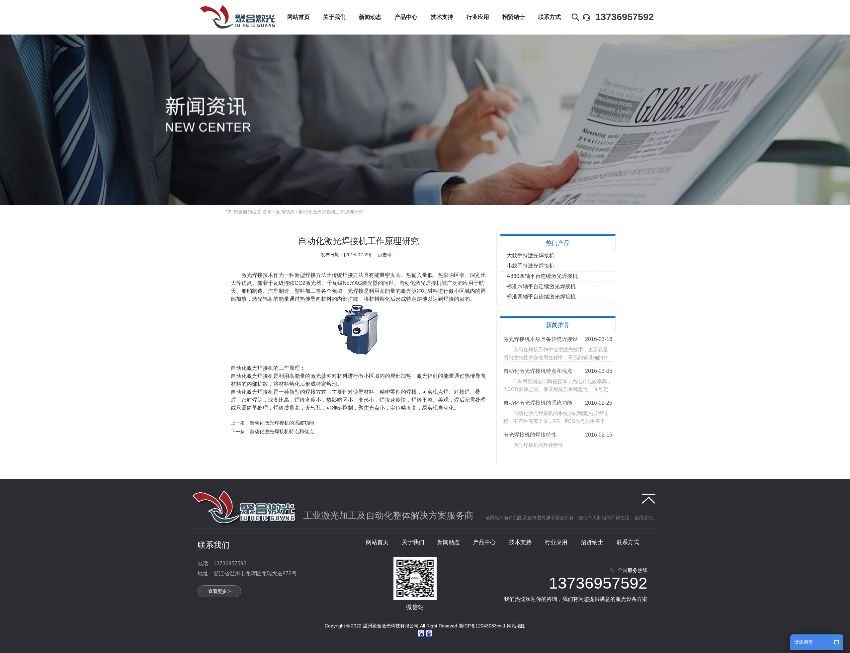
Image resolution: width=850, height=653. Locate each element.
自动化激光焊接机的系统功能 (281, 423)
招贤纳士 (592, 542)
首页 (267, 211)
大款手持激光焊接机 (530, 255)
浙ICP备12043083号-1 (482, 625)
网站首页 (377, 542)
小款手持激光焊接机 (530, 266)
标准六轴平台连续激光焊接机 (541, 286)
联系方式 (628, 542)
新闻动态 (285, 211)
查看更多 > (219, 591)
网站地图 (516, 625)
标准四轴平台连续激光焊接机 (541, 296)
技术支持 (520, 542)
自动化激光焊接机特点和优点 (281, 431)
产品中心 (484, 542)
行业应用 (556, 542)
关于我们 (413, 542)
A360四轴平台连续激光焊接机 (542, 276)
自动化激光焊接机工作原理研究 (331, 211)
